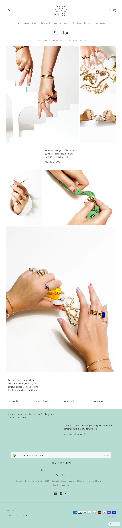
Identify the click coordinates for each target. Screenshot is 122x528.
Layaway (72, 481)
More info (106, 455)
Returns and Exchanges (95, 481)
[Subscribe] (80, 470)
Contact (19, 481)
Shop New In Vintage (54, 162)
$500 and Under (98, 400)
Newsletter (65, 485)
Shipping (80, 481)
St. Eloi (114, 516)
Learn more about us (73, 433)
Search (55, 485)
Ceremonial (69, 400)
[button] (9, 10)
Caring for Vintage (59, 481)
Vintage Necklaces (44, 400)
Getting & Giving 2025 (40, 481)
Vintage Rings (14, 400)
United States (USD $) (16, 515)
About (26, 481)
